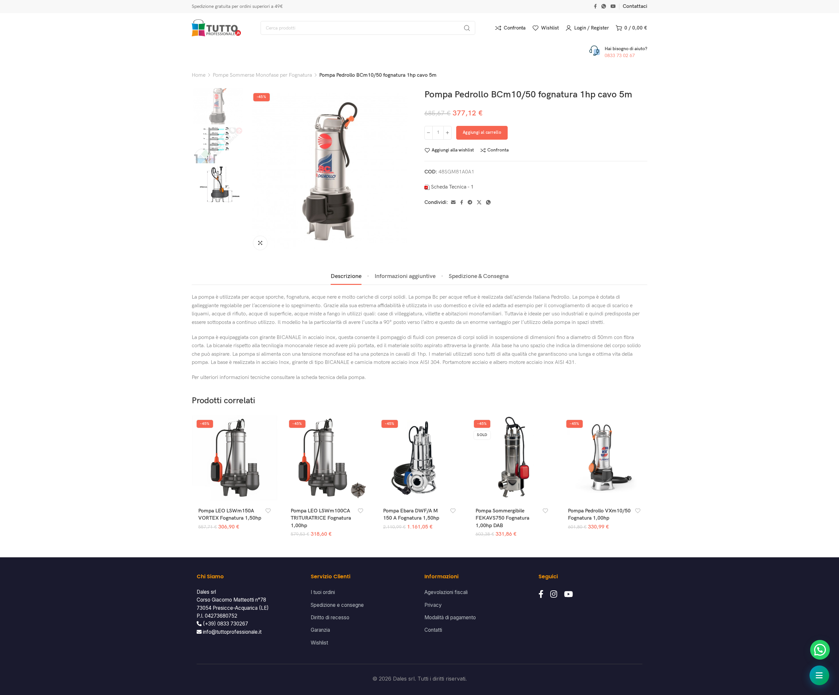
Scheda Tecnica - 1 (452, 187)
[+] (447, 133)
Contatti (433, 630)
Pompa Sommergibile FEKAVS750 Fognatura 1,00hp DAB (502, 518)
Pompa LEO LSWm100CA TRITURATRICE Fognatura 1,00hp (321, 518)
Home (198, 75)
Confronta (498, 150)
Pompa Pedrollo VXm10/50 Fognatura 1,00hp (599, 514)
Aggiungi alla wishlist (453, 150)
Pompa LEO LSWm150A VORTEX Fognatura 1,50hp (229, 514)
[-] (428, 133)
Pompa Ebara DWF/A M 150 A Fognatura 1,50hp (411, 514)
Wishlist (319, 643)
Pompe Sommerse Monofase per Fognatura (262, 75)
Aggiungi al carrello (482, 132)
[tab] (346, 276)
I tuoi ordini (323, 592)
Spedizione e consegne (337, 605)
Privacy (433, 605)
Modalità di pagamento (450, 617)
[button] (820, 650)
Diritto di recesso (330, 617)
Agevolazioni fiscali (446, 592)
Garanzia (320, 630)
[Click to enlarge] (260, 243)
